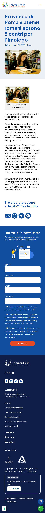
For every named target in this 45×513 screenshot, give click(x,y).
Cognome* (9, 275)
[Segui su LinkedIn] (21, 381)
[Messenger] (28, 217)
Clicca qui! (14, 488)
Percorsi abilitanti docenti (16, 421)
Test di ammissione (13, 412)
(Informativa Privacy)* (26, 310)
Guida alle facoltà (12, 417)
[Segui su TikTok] (16, 381)
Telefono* (9, 296)
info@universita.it (17, 394)
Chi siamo (9, 432)
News (29, 45)
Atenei (8, 403)
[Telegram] (21, 217)
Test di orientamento (14, 407)
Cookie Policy (11, 501)
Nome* (8, 265)
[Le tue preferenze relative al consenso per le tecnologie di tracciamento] (4, 508)
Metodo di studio (12, 426)
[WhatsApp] (14, 217)
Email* (7, 285)
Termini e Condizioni (26, 498)
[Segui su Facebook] (6, 381)
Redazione (10, 437)
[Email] (8, 217)
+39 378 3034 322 (21, 396)
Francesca (11, 45)
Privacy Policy (28, 324)
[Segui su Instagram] (11, 381)
